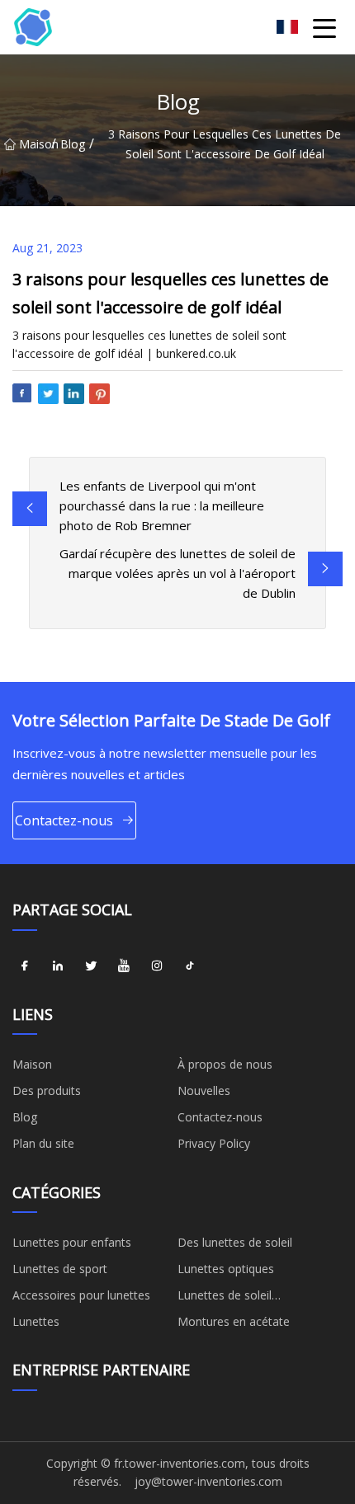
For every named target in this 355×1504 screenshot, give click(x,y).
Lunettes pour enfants (71, 1242)
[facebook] (24, 966)
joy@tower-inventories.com (208, 1481)
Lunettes (35, 1321)
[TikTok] (190, 966)
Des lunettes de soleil (235, 1242)
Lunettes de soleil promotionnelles (225, 1298)
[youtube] (123, 966)
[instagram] (156, 966)
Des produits (46, 1090)
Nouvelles (204, 1090)
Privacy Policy (214, 1143)
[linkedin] (57, 966)
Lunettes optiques (226, 1268)
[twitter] (90, 966)
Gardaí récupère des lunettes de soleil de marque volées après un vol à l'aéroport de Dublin (177, 573)
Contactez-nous (64, 820)
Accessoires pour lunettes (81, 1295)
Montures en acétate (234, 1321)
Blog (72, 144)
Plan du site (43, 1143)
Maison (35, 144)
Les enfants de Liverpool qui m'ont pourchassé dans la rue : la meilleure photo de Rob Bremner (161, 505)
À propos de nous (225, 1064)
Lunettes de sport (59, 1268)
